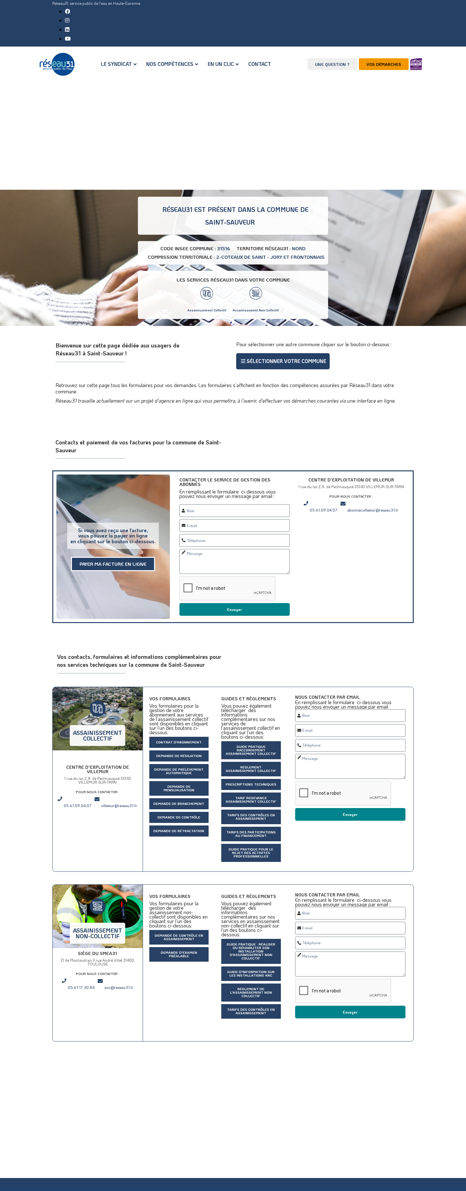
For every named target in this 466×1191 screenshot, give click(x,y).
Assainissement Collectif (206, 310)
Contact (259, 64)
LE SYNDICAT (116, 64)
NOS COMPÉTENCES (169, 64)
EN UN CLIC (221, 64)
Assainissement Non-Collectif (256, 310)
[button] (283, 361)
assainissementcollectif (97, 735)
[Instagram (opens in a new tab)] (67, 20)
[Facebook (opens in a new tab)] (67, 11)
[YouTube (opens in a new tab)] (68, 38)
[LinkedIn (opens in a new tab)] (67, 29)
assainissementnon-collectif (97, 933)
